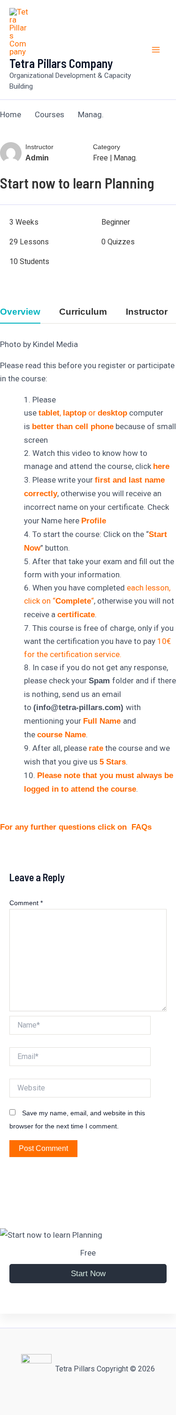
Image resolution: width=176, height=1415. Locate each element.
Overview (20, 312)
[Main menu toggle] (156, 50)
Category (106, 147)
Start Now (88, 1273)
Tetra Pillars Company (61, 63)
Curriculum (83, 312)
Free (100, 157)
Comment (26, 903)
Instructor (39, 147)
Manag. (125, 157)
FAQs (141, 827)
